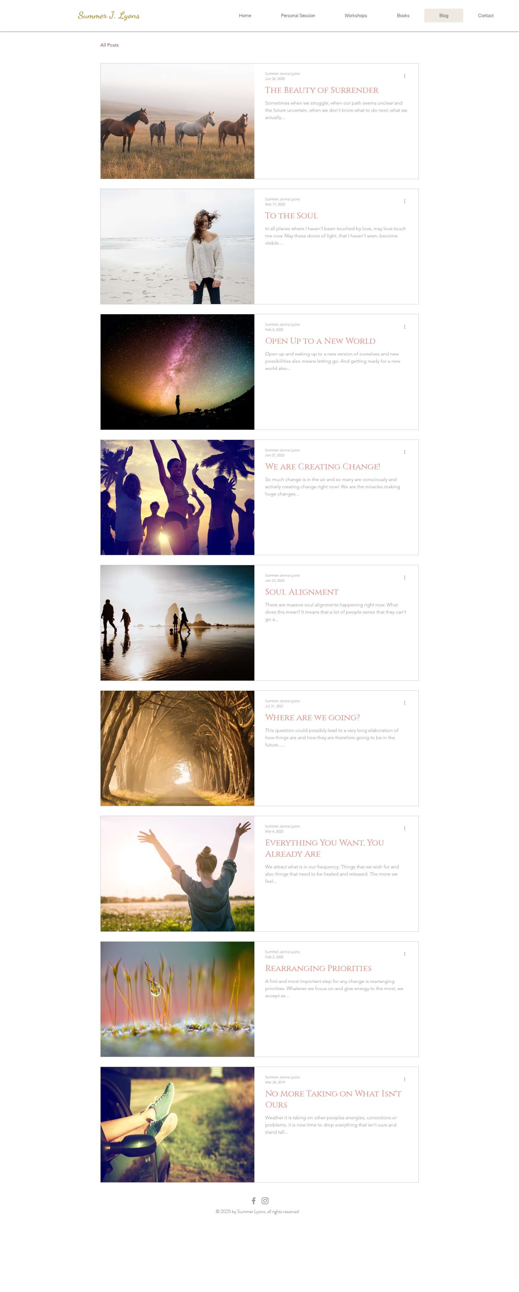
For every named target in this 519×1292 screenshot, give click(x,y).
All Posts (109, 45)
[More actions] (406, 75)
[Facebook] (253, 1200)
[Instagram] (265, 1200)
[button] (411, 46)
